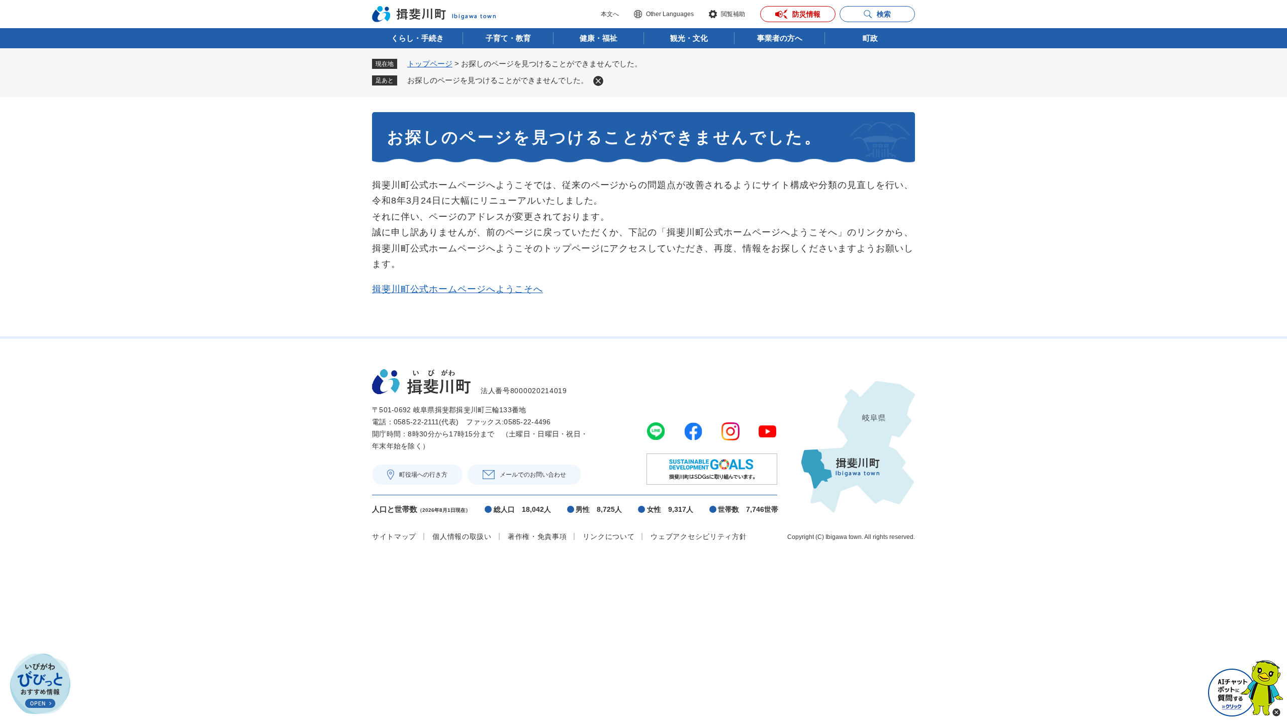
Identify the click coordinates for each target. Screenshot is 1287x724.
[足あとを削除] (598, 81)
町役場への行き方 (423, 474)
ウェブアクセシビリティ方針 (699, 536)
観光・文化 (689, 38)
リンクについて (608, 536)
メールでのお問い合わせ (533, 474)
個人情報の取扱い (462, 536)
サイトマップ (394, 536)
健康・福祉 (598, 38)
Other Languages (670, 14)
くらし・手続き (417, 38)
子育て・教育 (508, 38)
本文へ (610, 14)
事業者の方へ (779, 38)
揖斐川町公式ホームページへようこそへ (457, 289)
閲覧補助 (733, 14)
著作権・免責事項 (537, 536)
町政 (870, 38)
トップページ (429, 63)
